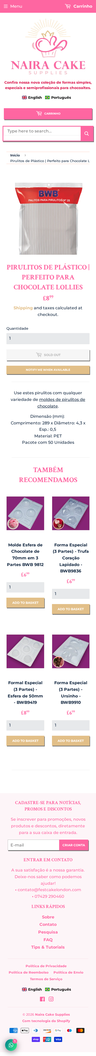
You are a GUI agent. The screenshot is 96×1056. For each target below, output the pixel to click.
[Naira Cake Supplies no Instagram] (51, 999)
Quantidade (17, 328)
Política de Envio (68, 972)
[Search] (87, 134)
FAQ (48, 939)
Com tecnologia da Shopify (46, 1021)
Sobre (48, 917)
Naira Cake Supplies (52, 1014)
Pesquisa (48, 932)
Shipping (23, 307)
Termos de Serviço (46, 979)
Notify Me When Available (48, 370)
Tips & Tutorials (48, 947)
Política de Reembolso (29, 972)
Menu (16, 6)
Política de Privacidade (46, 966)
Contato (48, 924)
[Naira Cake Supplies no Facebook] (42, 999)
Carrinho (52, 113)
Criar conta (73, 845)
